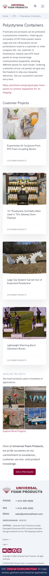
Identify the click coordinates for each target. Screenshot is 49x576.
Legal (4, 544)
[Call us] (35, 6)
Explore (5, 539)
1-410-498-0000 (24, 501)
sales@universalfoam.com (29, 514)
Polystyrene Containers (30, 16)
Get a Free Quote (24, 471)
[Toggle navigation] (42, 6)
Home (5, 16)
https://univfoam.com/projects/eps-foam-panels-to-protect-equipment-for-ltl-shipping (24, 89)
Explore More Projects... (15, 431)
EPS (14, 16)
